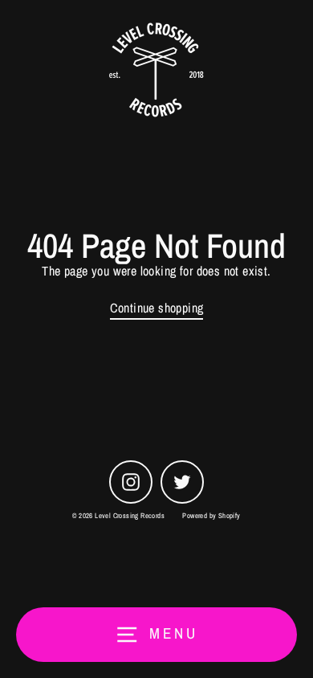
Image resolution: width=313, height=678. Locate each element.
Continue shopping (157, 308)
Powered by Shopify (211, 516)
